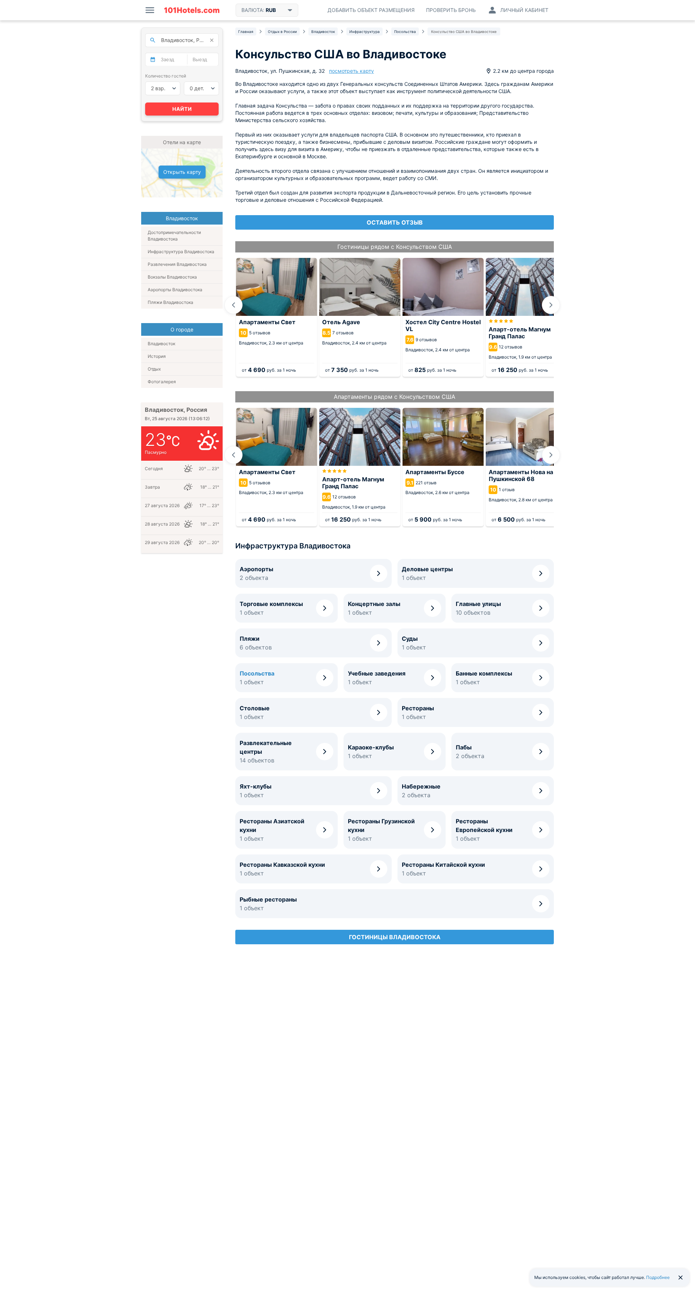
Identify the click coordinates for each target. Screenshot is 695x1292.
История (157, 356)
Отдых (154, 369)
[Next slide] (551, 305)
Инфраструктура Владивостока (181, 251)
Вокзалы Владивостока (172, 277)
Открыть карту (182, 172)
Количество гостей (165, 76)
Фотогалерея (162, 381)
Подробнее (658, 1277)
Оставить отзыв (395, 222)
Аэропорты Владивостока (175, 289)
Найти (182, 109)
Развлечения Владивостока (177, 264)
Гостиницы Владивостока (395, 937)
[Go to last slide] (233, 305)
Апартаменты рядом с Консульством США (394, 396)
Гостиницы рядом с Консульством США (394, 246)
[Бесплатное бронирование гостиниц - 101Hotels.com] (192, 10)
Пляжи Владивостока (170, 302)
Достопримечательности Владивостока (174, 236)
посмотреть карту (351, 71)
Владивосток (161, 343)
